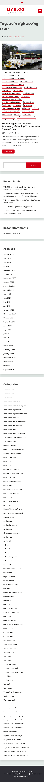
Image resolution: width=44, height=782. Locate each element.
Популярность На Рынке (12, 740)
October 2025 (8, 282)
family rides (6, 105)
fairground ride (28, 102)
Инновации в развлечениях (13, 724)
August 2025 (8, 290)
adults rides (6, 72)
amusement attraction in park (14, 406)
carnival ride (6, 90)
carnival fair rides (30, 87)
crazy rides (7, 497)
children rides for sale (11, 469)
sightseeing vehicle (10, 648)
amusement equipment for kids (13, 78)
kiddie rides (26, 108)
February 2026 (9, 270)
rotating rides (8, 636)
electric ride (7, 505)
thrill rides (7, 676)
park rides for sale (10, 608)
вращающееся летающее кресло (14, 716)
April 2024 (7, 342)
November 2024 (9, 314)
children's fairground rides (11, 93)
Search (33, 165)
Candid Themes (23, 776)
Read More (8, 151)
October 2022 (8, 365)
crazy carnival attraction (12, 493)
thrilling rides (8, 680)
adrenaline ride (9, 390)
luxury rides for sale (10, 584)
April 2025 (7, 306)
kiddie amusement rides (11, 108)
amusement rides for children (13, 84)
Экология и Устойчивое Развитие (15, 755)
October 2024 (8, 318)
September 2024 (10, 322)
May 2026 (7, 266)
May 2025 (7, 302)
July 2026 (7, 258)
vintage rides (32, 120)
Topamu (20, 133)
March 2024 (8, 346)
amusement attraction (21, 72)
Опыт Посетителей (10, 732)
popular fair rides (8, 117)
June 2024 (7, 334)
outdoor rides (7, 114)
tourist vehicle (8, 696)
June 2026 (7, 262)
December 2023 (9, 357)
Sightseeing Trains (10, 644)
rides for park (8, 628)
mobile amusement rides (11, 111)
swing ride (7, 656)
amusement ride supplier (12, 426)
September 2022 (10, 369)
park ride (17, 114)
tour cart (6, 684)
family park (7, 521)
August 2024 (8, 326)
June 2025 (7, 298)
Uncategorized (9, 700)
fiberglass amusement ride (13, 533)
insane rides (7, 565)
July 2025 (7, 294)
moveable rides (28, 111)
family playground (10, 525)
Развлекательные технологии (14, 743)
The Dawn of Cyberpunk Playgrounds (17, 206)
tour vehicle (7, 688)
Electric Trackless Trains (12, 509)
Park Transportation (11, 612)
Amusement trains (10, 441)
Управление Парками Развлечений (16, 747)
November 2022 (9, 361)
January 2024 (8, 353)
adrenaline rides (9, 394)
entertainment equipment (11, 102)
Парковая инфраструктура (13, 736)
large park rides (9, 577)
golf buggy (7, 545)
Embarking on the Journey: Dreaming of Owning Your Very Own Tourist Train (21, 126)
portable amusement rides (26, 117)
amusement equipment (10, 75)
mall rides (35, 108)
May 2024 (7, 338)
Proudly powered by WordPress (15, 774)
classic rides (25, 96)
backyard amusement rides (12, 87)
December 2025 (9, 278)
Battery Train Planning (12, 453)
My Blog (15, 9)
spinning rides (8, 652)
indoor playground (10, 557)
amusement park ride (10, 81)
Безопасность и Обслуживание (14, 712)
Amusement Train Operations (14, 437)
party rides (27, 114)
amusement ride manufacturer (14, 422)
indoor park (7, 553)
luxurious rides (8, 581)
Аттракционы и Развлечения (13, 708)
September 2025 (10, 286)
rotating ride (6, 120)
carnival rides (18, 90)
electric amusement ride (12, 501)
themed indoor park (10, 668)
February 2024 (9, 350)
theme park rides (19, 120)
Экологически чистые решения (14, 751)
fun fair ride (17, 105)
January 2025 (8, 310)
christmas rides (28, 93)
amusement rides (26, 81)
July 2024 (7, 330)
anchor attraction (10, 445)
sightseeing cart (9, 640)
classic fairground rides (10, 96)
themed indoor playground (13, 672)
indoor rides (7, 561)
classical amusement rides (12, 99)
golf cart (6, 549)
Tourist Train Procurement (13, 692)
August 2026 (8, 254)
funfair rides (27, 105)
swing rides (7, 660)
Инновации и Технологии (13, 728)
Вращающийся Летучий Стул (14, 720)
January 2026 (8, 274)
